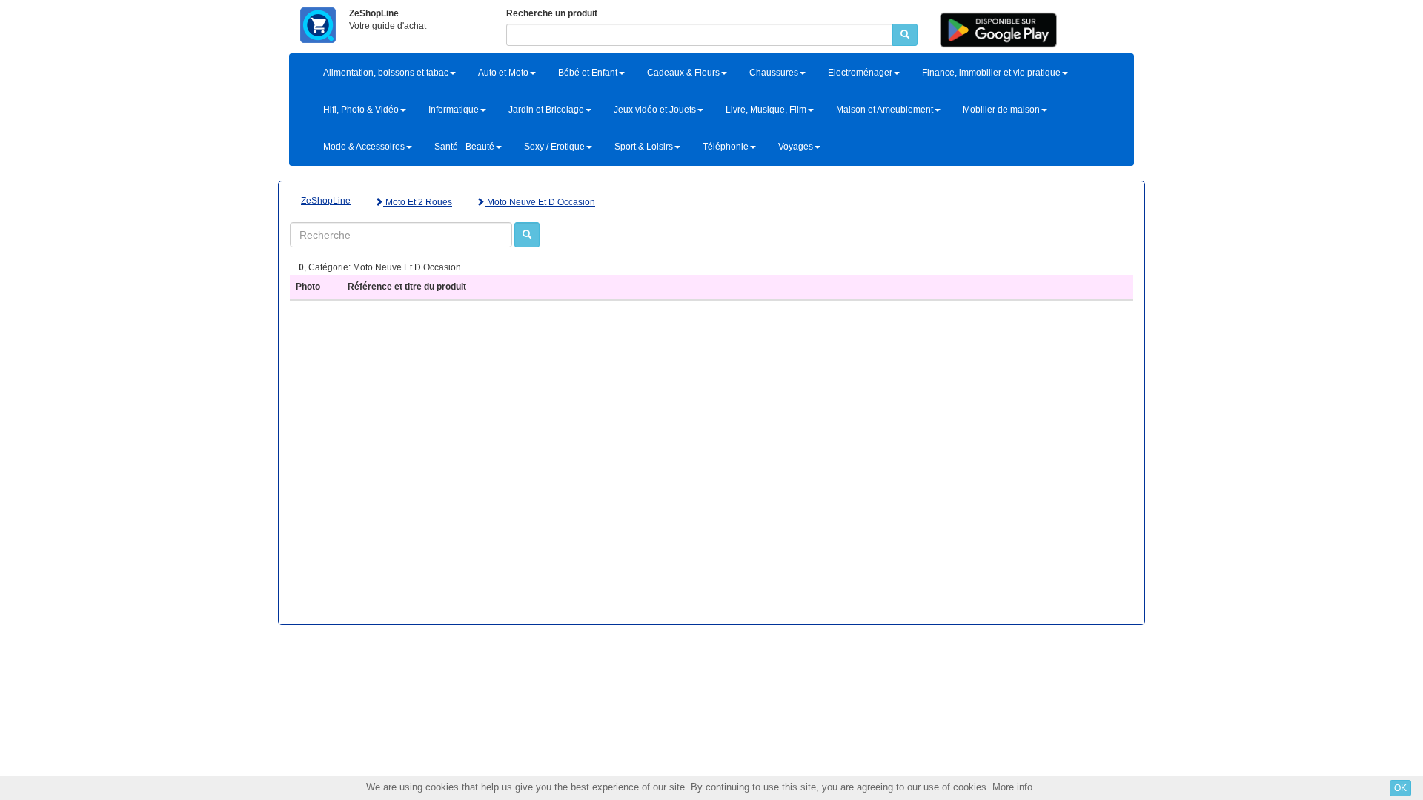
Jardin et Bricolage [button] (546, 109)
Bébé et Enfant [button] (587, 72)
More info (1012, 787)
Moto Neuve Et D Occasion (540, 202)
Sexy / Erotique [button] (554, 146)
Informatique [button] (453, 109)
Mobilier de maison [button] (1001, 109)
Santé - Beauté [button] (464, 146)
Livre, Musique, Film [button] (766, 109)
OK (1400, 788)
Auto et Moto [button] (503, 72)
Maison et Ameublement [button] (884, 109)
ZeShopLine (326, 201)
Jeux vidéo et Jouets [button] (655, 109)
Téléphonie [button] (726, 146)
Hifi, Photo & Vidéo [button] (361, 109)
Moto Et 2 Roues (417, 202)
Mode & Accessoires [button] (364, 146)
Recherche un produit (551, 13)
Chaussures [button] (773, 72)
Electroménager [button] (860, 72)
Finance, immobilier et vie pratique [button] (991, 72)
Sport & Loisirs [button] (643, 146)
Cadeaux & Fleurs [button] (683, 72)
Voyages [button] (795, 146)
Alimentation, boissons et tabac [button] (385, 72)
